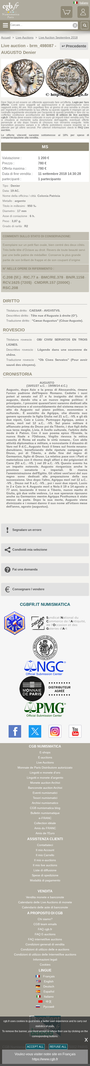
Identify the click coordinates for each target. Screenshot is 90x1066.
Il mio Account (45, 850)
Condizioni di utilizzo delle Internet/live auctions (45, 954)
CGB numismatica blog (45, 808)
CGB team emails (45, 924)
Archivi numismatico (45, 803)
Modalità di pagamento (45, 880)
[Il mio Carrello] (66, 17)
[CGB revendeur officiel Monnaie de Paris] (45, 689)
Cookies (45, 964)
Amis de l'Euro (45, 833)
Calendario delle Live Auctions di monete (45, 902)
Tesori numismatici (45, 798)
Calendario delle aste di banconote (45, 907)
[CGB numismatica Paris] (10, 18)
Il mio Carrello (45, 855)
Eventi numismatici (45, 792)
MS (45, 147)
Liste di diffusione (45, 870)
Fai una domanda (24, 569)
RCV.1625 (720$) (17, 282)
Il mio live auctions (45, 865)
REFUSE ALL (58, 1046)
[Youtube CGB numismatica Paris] (75, 731)
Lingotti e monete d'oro (45, 772)
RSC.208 (10, 288)
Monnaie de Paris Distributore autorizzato (45, 767)
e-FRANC (45, 818)
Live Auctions (45, 762)
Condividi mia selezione (29, 549)
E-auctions (45, 757)
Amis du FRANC (45, 828)
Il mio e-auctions (45, 860)
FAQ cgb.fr (45, 929)
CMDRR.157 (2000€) (52, 282)
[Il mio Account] (83, 17)
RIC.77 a (30, 277)
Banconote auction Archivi (45, 787)
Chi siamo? (45, 919)
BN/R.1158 (75, 277)
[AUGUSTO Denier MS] (45, 96)
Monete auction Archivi (45, 782)
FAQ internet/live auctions (45, 939)
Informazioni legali (45, 959)
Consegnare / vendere (28, 589)
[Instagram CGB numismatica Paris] (55, 731)
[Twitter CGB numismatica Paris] (35, 731)
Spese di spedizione (45, 875)
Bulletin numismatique (45, 813)
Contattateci (45, 845)
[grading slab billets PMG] (45, 710)
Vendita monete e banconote (45, 897)
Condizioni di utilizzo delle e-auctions (45, 949)
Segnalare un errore (26, 530)
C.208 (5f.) (12, 277)
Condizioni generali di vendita (45, 944)
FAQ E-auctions (45, 934)
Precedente (76, 46)
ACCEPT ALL (35, 1046)
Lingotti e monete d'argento (45, 777)
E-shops (45, 752)
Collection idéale (45, 823)
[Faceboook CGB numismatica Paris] (15, 731)
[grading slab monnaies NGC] (45, 668)
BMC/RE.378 (52, 277)
